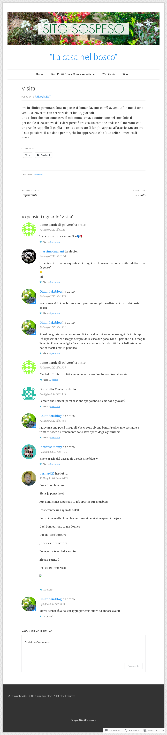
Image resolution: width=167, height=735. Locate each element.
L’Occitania (108, 74)
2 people (54, 380)
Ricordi (126, 74)
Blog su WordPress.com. (84, 720)
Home (39, 74)
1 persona (55, 242)
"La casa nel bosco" (83, 57)
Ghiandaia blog (50, 291)
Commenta (133, 666)
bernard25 (46, 473)
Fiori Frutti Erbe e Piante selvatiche (73, 74)
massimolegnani (51, 251)
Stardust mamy (50, 447)
